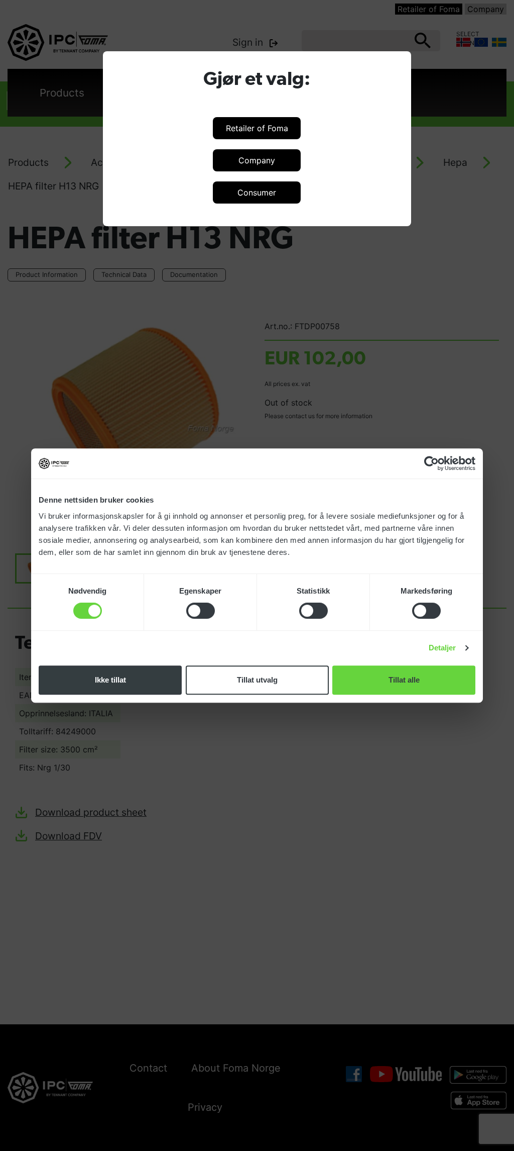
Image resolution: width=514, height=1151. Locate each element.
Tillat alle (404, 680)
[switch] (200, 611)
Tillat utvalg (257, 680)
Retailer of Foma (257, 128)
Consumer (256, 192)
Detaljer (442, 647)
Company (256, 160)
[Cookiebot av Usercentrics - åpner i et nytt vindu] (431, 463)
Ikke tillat (110, 680)
